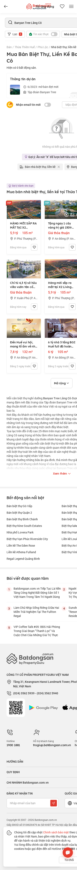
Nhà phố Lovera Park (20, 532)
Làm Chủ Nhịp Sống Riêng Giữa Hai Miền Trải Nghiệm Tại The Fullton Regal (36, 612)
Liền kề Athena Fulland (21, 552)
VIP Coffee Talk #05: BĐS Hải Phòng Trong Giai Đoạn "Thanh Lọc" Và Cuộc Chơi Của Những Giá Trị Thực (37, 631)
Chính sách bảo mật (56, 832)
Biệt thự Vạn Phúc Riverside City (27, 539)
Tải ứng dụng (45, 6)
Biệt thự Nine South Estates (24, 526)
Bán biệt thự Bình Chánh (22, 519)
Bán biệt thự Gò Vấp (19, 506)
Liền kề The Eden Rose (21, 545)
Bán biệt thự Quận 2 (19, 513)
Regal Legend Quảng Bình (23, 559)
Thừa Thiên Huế (25, 47)
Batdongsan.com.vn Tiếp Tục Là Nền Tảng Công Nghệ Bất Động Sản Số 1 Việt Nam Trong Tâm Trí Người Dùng (37, 593)
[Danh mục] (5, 6)
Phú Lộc (43, 47)
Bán (9, 47)
